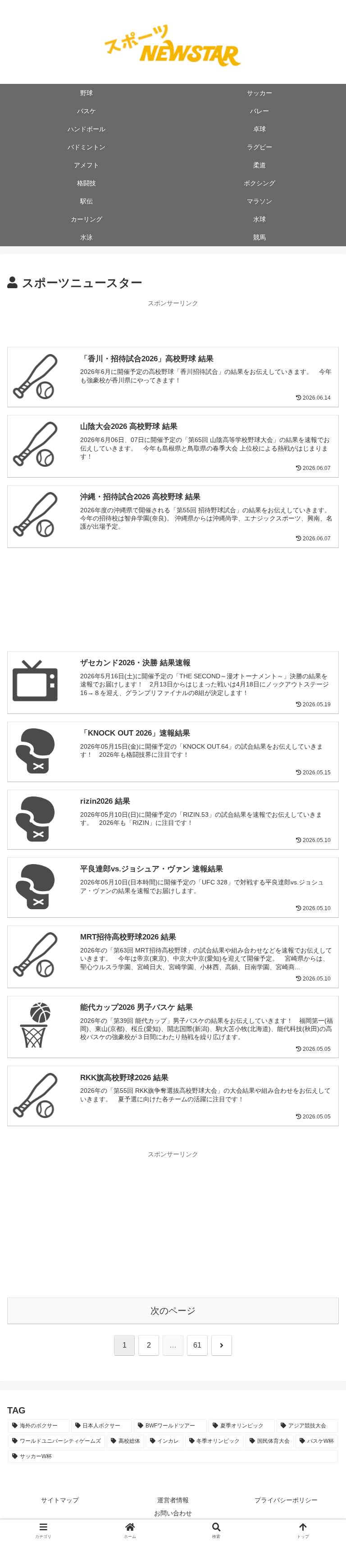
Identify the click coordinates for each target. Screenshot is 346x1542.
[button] (319, 1263)
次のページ (173, 1311)
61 (197, 1345)
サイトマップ (60, 1500)
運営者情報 (173, 1500)
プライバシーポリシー (286, 1500)
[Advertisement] (173, 322)
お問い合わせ (173, 1513)
